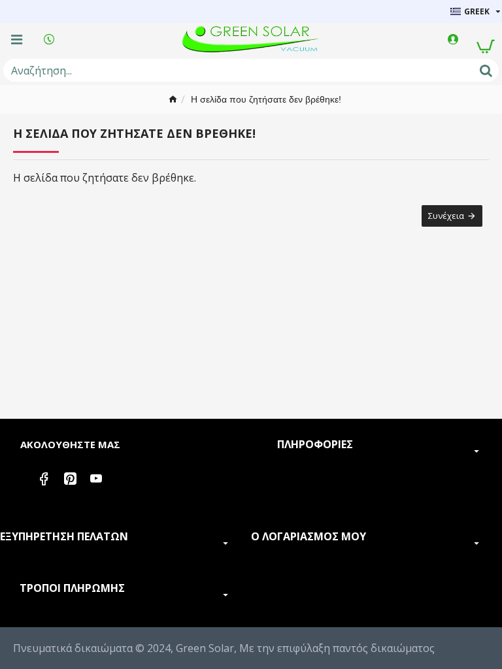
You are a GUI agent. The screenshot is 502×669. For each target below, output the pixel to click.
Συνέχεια (446, 215)
